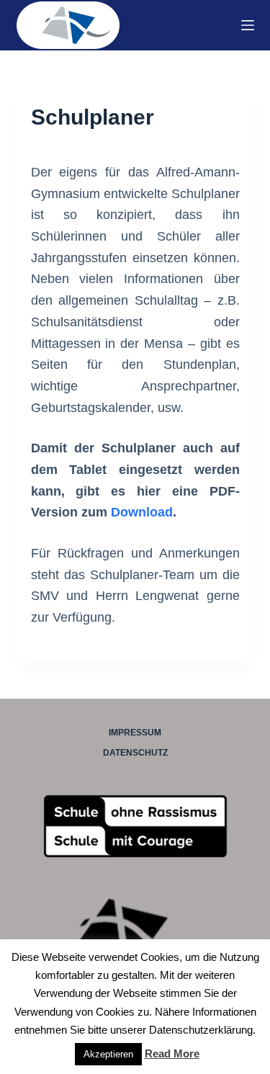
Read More (172, 1053)
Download (142, 512)
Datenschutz (135, 753)
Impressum (135, 733)
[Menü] (247, 25)
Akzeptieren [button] (108, 1054)
